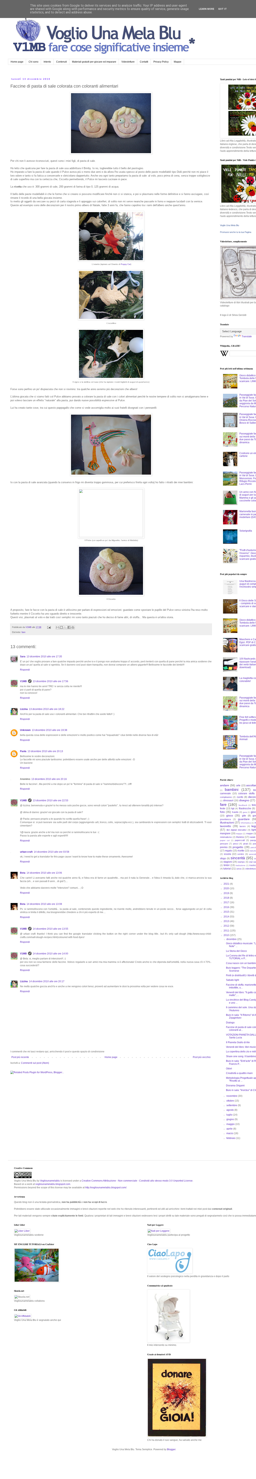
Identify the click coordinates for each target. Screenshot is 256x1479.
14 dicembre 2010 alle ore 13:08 (44, 904)
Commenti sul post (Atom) (35, 1063)
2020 (227, 888)
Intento (47, 61)
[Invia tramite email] (58, 627)
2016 (227, 907)
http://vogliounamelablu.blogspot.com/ (105, 1187)
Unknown (25, 730)
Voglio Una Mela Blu (229, 225)
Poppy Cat (126, 264)
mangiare (225, 833)
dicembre (231, 939)
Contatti (144, 61)
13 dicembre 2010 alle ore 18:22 (46, 709)
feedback (243, 805)
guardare (244, 819)
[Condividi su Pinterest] (73, 627)
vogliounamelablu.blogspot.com (52, 1184)
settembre (232, 1105)
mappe (249, 833)
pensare (224, 843)
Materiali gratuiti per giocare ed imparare (94, 61)
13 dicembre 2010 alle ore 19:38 (49, 730)
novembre (232, 1096)
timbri (227, 865)
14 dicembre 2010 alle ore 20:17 (46, 981)
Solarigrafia (245, 530)
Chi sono (33, 61)
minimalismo (226, 837)
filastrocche (245, 808)
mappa (239, 833)
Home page (17, 61)
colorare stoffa (246, 793)
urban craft (26, 851)
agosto (230, 1110)
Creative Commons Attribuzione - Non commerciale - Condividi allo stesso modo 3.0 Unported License (137, 1180)
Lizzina (24, 709)
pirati (245, 843)
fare (23, 632)
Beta (22, 872)
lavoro (243, 826)
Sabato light (232, 980)
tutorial (227, 868)
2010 (227, 935)
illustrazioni (227, 822)
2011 (227, 930)
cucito (240, 797)
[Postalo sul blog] (61, 627)
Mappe (177, 61)
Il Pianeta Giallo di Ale (238, 1042)
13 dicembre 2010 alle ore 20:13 (45, 751)
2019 (227, 893)
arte (238, 785)
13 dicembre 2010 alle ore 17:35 (44, 656)
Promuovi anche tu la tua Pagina (235, 232)
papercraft (240, 840)
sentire (240, 854)
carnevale (225, 793)
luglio (229, 1114)
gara (245, 812)
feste (222, 808)
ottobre (230, 1100)
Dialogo (230, 1022)
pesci (235, 843)
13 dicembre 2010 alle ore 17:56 (50, 681)
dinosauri (228, 800)
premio (224, 847)
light (253, 829)
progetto (238, 847)
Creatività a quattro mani (239, 1073)
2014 (227, 916)
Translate (247, 336)
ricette (241, 850)
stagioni (227, 861)
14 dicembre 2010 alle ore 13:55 (50, 928)
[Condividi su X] (65, 627)
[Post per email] (48, 627)
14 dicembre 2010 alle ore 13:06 (44, 872)
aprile (229, 1128)
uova (238, 868)
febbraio (231, 1138)
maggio (230, 1124)
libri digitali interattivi (236, 830)
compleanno (226, 797)
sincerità (238, 858)
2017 (227, 902)
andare (224, 785)
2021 (227, 883)
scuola (227, 854)
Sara (22, 656)
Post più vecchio (202, 1057)
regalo (228, 850)
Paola (23, 751)
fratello (235, 812)
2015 (227, 911)
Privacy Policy (161, 61)
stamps (241, 862)
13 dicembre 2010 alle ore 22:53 (50, 800)
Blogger (171, 1449)
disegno (244, 800)
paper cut (225, 840)
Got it (222, 9)
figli (232, 808)
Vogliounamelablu (50, 1180)
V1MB (23, 681)
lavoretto (225, 826)
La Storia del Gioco (236, 951)
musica (240, 837)
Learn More (206, 9)
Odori (229, 1068)
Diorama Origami (235, 1085)
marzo (230, 1133)
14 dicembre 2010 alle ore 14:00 (50, 953)
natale (252, 837)
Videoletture (128, 61)
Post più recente (20, 1057)
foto (222, 811)
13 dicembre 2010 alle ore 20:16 (49, 779)
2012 (227, 925)
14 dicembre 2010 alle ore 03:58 (51, 851)
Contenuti (61, 61)
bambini (231, 789)
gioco (229, 815)
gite (244, 815)
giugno (230, 1119)
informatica (246, 823)
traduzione (240, 865)
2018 (227, 897)
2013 (227, 921)
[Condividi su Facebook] (69, 627)
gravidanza (225, 819)
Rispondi (25, 669)
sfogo (223, 858)
